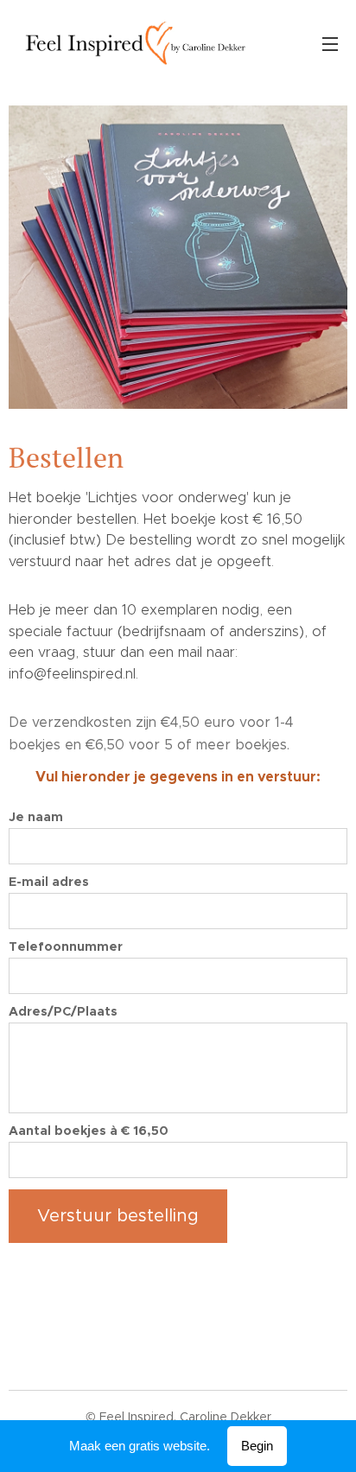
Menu (330, 43)
